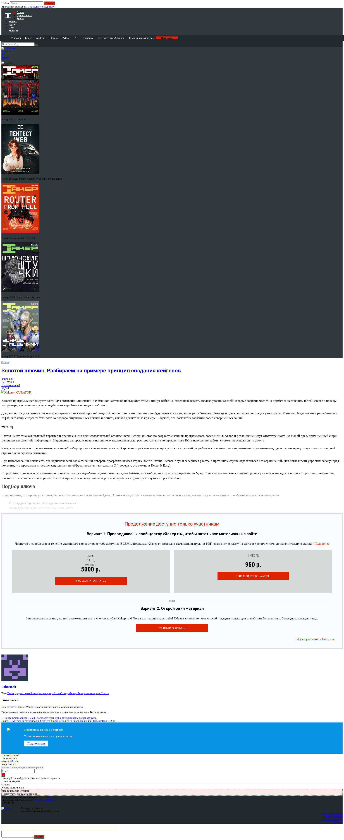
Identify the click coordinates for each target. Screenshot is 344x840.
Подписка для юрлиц (332, 816)
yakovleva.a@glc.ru (44, 800)
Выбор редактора (17, 693)
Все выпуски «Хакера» (111, 37)
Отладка (65, 693)
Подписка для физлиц (332, 813)
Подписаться (36, 743)
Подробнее (321, 543)
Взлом (5, 362)
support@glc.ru (46, 797)
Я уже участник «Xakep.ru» (316, 639)
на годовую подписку (42, 6)
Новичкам (88, 37)
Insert (39, 836)
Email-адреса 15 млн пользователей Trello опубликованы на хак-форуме (48, 717)
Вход (340, 5)
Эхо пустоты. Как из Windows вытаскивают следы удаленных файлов (42, 706)
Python (66, 37)
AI (76, 37)
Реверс (74, 693)
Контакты (338, 822)
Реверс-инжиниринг (89, 693)
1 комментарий (10, 385)
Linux (28, 37)
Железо (54, 37)
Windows (15, 37)
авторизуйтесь (9, 761)
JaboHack (7, 378)
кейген (32, 693)
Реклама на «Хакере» (141, 37)
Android (40, 37)
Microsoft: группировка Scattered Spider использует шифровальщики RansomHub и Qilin (58, 720)
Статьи (105, 693)
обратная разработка (48, 693)
